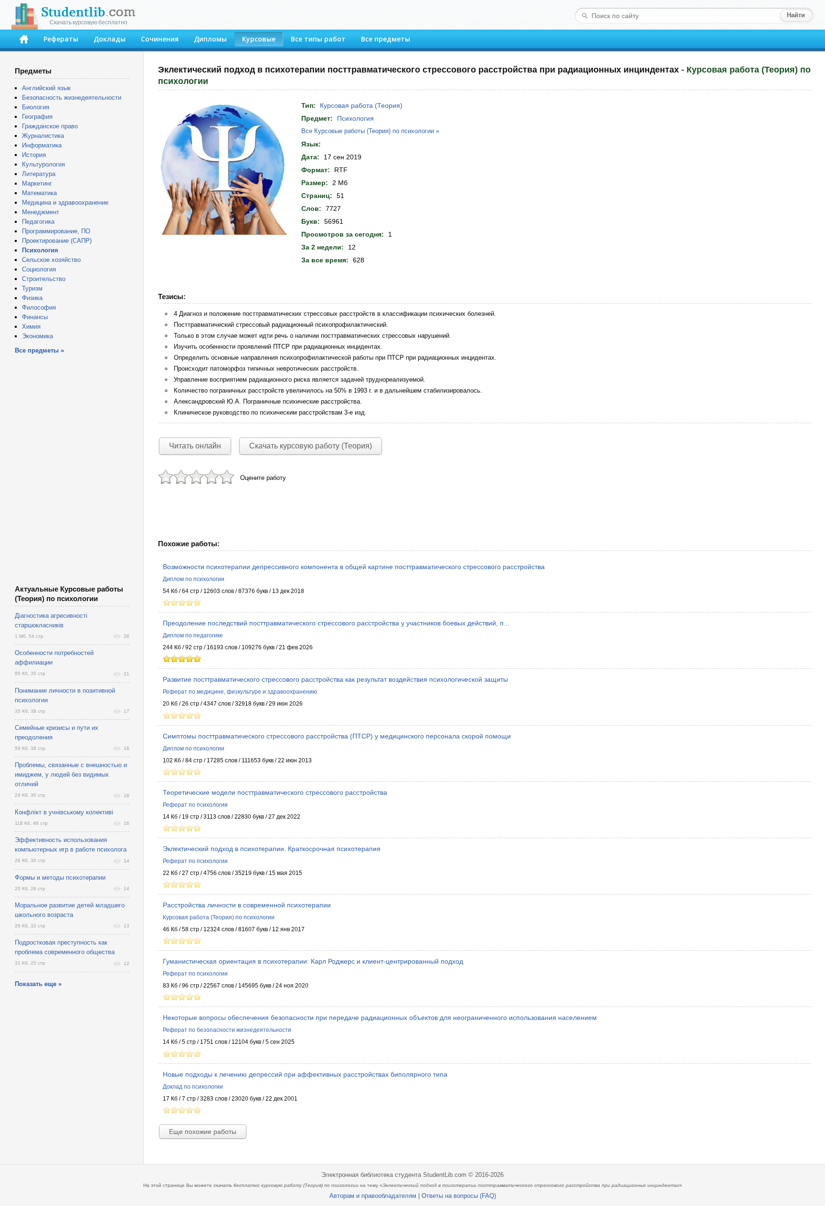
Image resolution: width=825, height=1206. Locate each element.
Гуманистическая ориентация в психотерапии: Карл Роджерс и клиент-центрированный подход (313, 961)
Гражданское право (50, 126)
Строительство (43, 278)
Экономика (37, 336)
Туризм (32, 288)
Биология (35, 107)
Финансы (35, 317)
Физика (32, 298)
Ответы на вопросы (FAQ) (459, 1195)
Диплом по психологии (193, 579)
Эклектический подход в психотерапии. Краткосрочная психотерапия (272, 849)
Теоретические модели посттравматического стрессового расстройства (275, 792)
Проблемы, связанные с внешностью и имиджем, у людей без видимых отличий (71, 774)
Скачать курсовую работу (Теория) (310, 446)
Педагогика (38, 221)
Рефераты (60, 38)
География (37, 116)
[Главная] (24, 39)
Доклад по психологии (193, 1086)
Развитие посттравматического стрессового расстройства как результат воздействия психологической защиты (335, 679)
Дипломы (210, 38)
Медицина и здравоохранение (65, 202)
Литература (38, 173)
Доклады (110, 38)
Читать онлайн (195, 446)
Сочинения (160, 38)
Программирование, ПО (56, 231)
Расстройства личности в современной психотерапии (247, 905)
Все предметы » (39, 350)
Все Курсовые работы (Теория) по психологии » (370, 131)
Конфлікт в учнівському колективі (64, 812)
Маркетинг (37, 183)
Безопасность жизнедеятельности (71, 97)
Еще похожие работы (202, 1131)
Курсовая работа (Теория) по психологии (219, 917)
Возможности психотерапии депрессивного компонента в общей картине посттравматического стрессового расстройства (354, 567)
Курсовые (258, 38)
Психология (355, 118)
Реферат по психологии (195, 804)
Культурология (43, 164)
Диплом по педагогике (193, 635)
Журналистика (43, 135)
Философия (39, 307)
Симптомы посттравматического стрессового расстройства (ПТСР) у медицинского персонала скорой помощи (337, 736)
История (34, 154)
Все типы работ (318, 38)
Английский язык (46, 88)
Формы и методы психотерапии (60, 877)
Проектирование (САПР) (57, 240)
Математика (39, 193)
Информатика (42, 145)
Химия (31, 326)
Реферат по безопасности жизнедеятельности (227, 1030)
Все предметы (385, 38)
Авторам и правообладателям (372, 1195)
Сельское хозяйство (51, 259)
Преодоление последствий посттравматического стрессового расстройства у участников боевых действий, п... (336, 623)
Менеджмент (40, 212)
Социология (39, 269)
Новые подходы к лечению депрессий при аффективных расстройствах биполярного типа (305, 1074)
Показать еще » (38, 984)
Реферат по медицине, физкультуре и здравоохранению (240, 691)
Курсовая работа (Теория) (361, 105)
